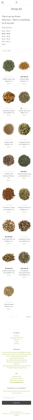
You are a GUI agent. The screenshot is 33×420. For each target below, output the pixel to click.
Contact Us (16, 339)
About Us (16, 336)
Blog (16, 341)
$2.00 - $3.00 (6, 33)
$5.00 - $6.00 (6, 41)
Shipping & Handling (16, 338)
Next (28, 317)
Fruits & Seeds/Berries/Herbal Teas (16, 356)
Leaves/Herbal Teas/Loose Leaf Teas (16, 360)
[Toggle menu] (2, 2)
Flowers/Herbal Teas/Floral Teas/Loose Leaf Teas (16, 354)
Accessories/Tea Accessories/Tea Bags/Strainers (16, 352)
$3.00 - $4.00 (6, 36)
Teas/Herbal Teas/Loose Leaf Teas (16, 368)
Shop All (16, 364)
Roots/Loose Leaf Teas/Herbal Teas (16, 362)
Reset (4, 44)
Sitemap (16, 343)
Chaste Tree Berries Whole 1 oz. (8, 176)
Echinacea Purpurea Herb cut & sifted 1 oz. (24, 273)
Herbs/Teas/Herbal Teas (16, 358)
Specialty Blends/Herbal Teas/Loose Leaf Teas (16, 366)
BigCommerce (19, 412)
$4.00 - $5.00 (6, 39)
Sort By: (5, 50)
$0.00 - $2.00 (6, 31)
